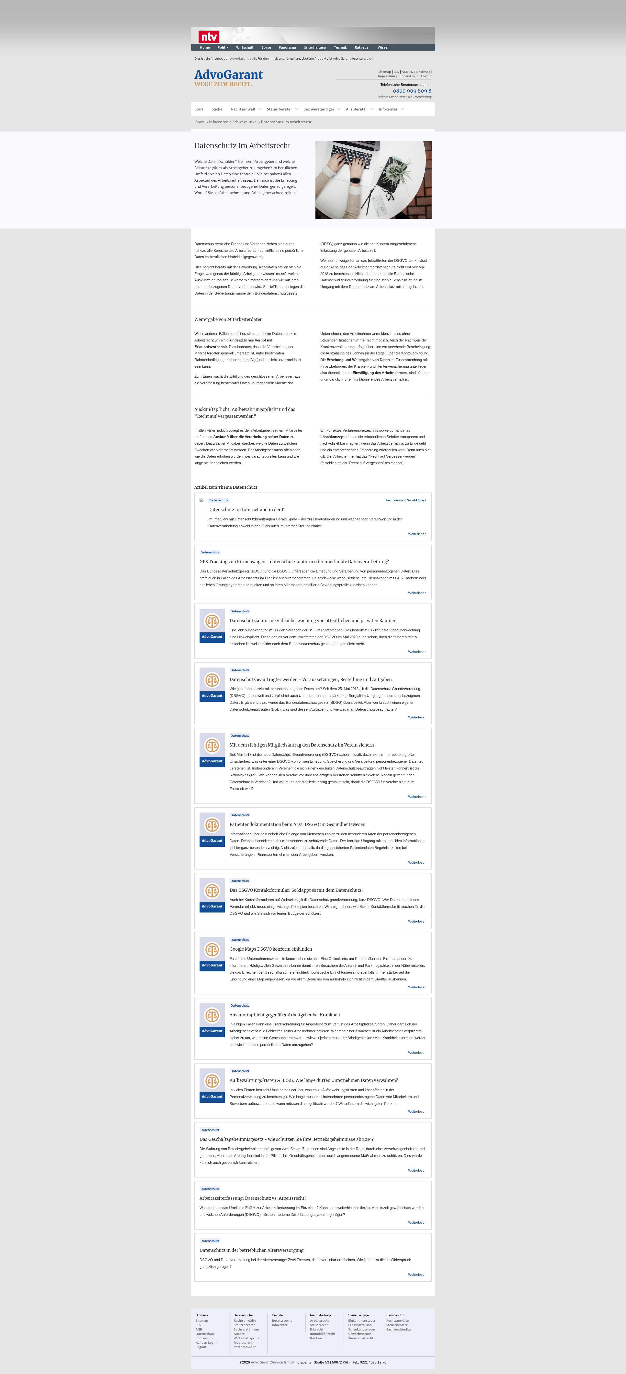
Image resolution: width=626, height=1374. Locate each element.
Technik (340, 47)
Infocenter (388, 109)
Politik (223, 47)
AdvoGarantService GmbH (272, 1362)
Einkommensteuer (362, 1320)
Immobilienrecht (322, 1333)
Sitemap (385, 71)
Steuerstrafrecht (360, 1338)
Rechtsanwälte (245, 1320)
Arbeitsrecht (319, 1320)
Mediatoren (243, 1342)
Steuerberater (279, 109)
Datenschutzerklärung (415, 97)
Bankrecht (318, 1338)
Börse (266, 47)
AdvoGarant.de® (243, 58)
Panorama (287, 47)
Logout (426, 76)
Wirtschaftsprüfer (247, 1338)
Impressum (386, 76)
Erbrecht (316, 1329)
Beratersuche (282, 1320)
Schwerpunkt (244, 121)
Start (199, 109)
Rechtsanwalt (243, 109)
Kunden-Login (408, 76)
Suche (217, 109)
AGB (405, 71)
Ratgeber (362, 47)
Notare (239, 1333)
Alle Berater (356, 109)
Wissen (384, 47)
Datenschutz (420, 71)
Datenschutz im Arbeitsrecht (286, 121)
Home (205, 47)
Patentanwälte (245, 1347)
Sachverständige (246, 1329)
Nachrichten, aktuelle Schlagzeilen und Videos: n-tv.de (209, 35)
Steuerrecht (319, 1325)
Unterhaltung (315, 47)
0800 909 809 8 (412, 91)
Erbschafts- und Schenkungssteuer (361, 1327)
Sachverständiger (319, 109)
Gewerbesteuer (359, 1333)
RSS (396, 71)
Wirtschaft (245, 47)
